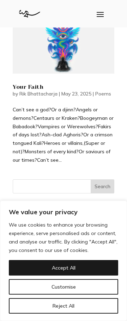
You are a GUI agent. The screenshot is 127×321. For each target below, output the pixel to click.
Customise (64, 287)
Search (102, 186)
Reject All (63, 306)
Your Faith (28, 87)
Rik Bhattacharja (38, 94)
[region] (63, 260)
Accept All (63, 268)
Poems (103, 94)
